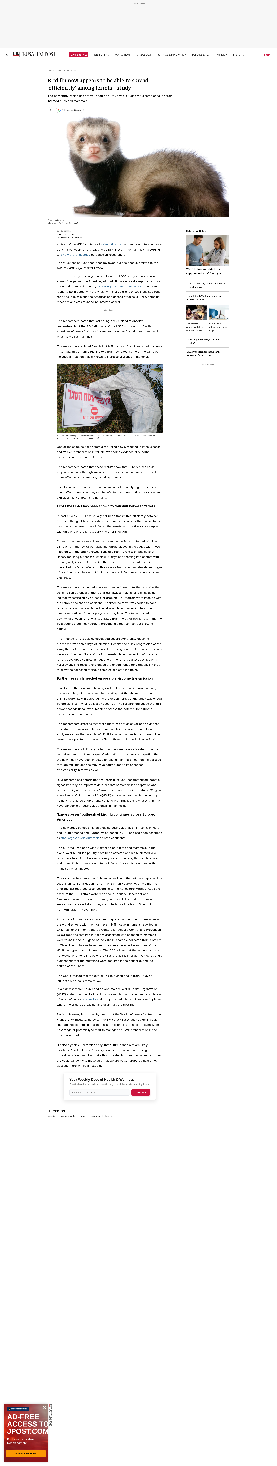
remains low (90, 999)
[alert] (26, 1433)
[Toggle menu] (6, 55)
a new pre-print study (75, 254)
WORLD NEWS (123, 54)
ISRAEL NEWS (101, 54)
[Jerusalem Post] (32, 55)
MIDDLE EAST (143, 54)
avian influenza (111, 244)
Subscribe (140, 1092)
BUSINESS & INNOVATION (171, 54)
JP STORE (238, 54)
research (95, 1116)
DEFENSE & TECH (201, 54)
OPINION (222, 54)
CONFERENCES (79, 54)
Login (267, 54)
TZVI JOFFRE (65, 231)
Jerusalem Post (54, 70)
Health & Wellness (71, 70)
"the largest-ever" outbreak (80, 838)
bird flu (108, 1116)
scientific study (68, 1116)
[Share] (50, 110)
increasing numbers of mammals (119, 286)
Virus (83, 1116)
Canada (51, 1116)
